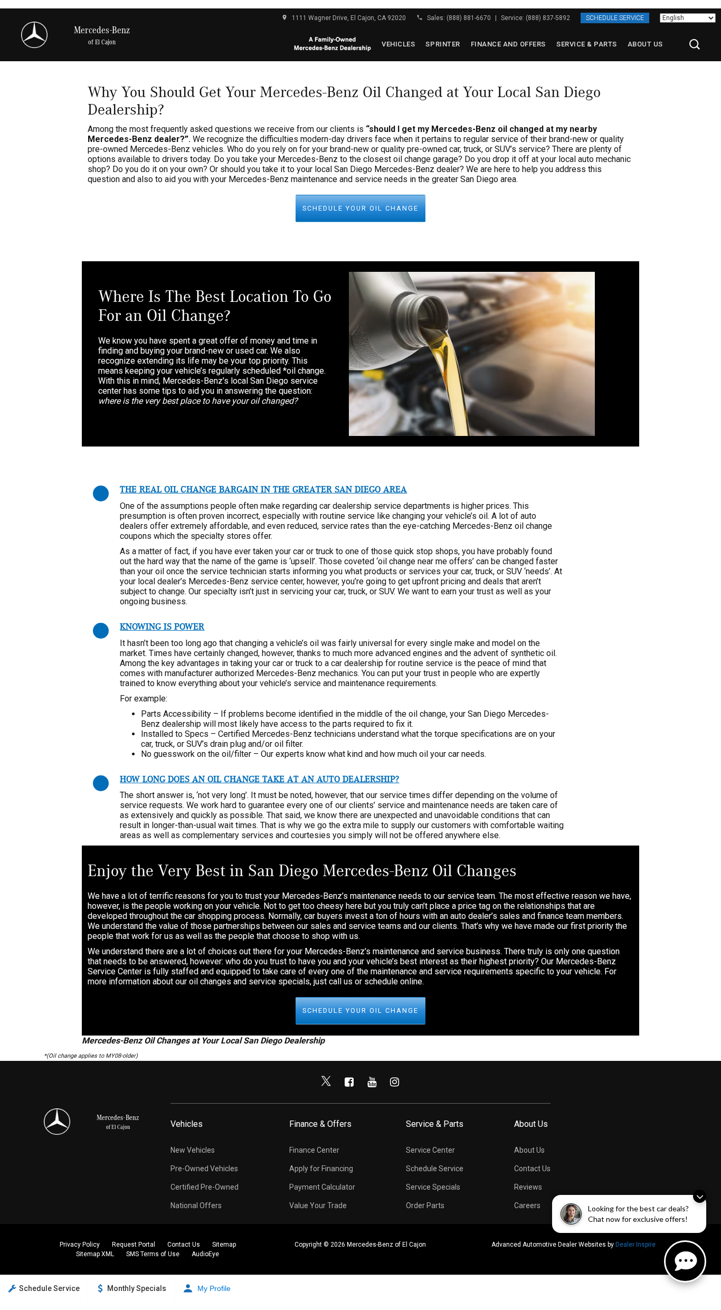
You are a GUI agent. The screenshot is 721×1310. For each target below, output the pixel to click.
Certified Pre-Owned (204, 1187)
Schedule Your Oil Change (360, 208)
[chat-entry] (685, 1261)
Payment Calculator (322, 1187)
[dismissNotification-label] (699, 1196)
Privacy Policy (80, 1244)
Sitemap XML (95, 1254)
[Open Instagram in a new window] (394, 1082)
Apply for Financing (321, 1168)
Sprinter (442, 44)
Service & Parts (586, 44)
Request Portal (133, 1244)
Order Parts (425, 1205)
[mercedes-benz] (34, 35)
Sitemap (224, 1244)
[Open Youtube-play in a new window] (372, 1082)
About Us (645, 44)
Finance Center (314, 1150)
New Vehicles (192, 1150)
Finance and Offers (508, 44)
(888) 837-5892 (548, 18)
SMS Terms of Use (152, 1254)
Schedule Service (615, 18)
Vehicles (398, 44)
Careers (527, 1205)
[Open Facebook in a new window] (349, 1082)
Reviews (528, 1187)
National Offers (196, 1205)
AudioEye (205, 1254)
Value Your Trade (318, 1205)
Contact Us (532, 1168)
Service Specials (433, 1187)
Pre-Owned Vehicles (204, 1168)
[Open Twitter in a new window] (326, 1082)
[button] (694, 44)
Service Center (430, 1150)
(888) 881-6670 (469, 18)
